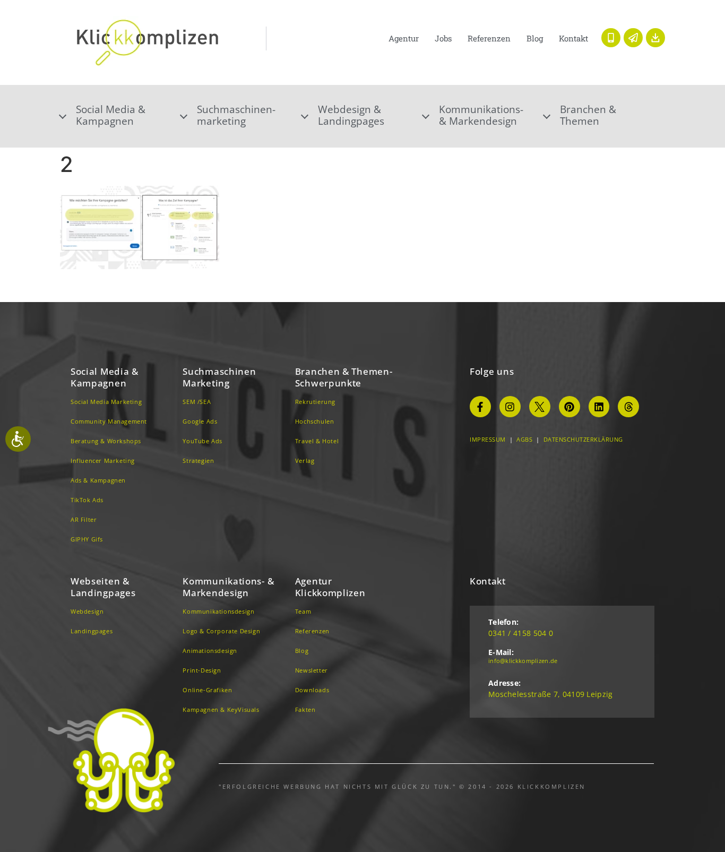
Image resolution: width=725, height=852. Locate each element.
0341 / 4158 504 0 (520, 633)
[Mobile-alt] (610, 37)
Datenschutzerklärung (583, 439)
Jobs (443, 38)
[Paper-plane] (633, 37)
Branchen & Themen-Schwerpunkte (344, 377)
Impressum (488, 439)
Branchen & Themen (588, 115)
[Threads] (628, 406)
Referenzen (489, 38)
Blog (535, 38)
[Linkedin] (599, 406)
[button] (120, 115)
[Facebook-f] (480, 406)
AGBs (524, 439)
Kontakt (573, 38)
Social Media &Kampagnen (110, 115)
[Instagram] (510, 406)
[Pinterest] (569, 406)
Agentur (404, 38)
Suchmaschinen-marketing (236, 115)
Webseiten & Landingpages (103, 587)
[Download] (655, 37)
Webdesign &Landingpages (351, 115)
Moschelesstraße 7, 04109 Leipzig (550, 694)
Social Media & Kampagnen (105, 377)
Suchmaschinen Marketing (219, 377)
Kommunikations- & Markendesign (481, 115)
